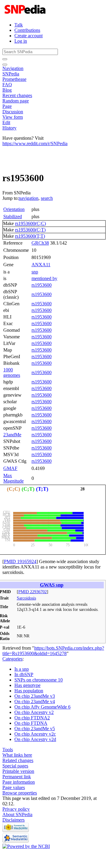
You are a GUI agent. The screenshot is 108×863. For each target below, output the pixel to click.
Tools (7, 749)
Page (7, 106)
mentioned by (44, 278)
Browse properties (19, 792)
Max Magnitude (13, 478)
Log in (20, 41)
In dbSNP (23, 674)
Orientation (14, 209)
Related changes (17, 760)
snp (35, 271)
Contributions (27, 30)
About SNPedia (17, 814)
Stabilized (12, 216)
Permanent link (16, 776)
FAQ (7, 84)
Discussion (12, 111)
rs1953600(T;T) (30, 236)
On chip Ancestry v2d (35, 739)
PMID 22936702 (32, 591)
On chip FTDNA (30, 723)
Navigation (12, 68)
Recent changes (17, 95)
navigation (28, 198)
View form (12, 117)
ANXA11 (41, 264)
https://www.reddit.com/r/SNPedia (35, 143)
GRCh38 (40, 242)
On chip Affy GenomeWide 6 (42, 706)
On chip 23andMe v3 (34, 696)
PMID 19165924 (20, 561)
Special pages (15, 765)
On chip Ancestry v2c (35, 733)
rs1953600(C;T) (30, 229)
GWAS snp (51, 585)
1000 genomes (11, 372)
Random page (15, 100)
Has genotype (27, 685)
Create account (28, 35)
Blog (7, 90)
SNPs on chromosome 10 (38, 679)
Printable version (18, 771)
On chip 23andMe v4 (34, 701)
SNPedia (10, 73)
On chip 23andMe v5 (34, 728)
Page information (18, 782)
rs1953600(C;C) (30, 223)
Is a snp (21, 669)
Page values (13, 787)
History (9, 127)
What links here (17, 755)
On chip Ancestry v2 (34, 712)
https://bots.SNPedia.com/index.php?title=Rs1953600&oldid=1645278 (53, 650)
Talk (18, 24)
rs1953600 (42, 285)
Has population (28, 690)
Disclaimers (13, 819)
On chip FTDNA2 (32, 717)
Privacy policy (16, 809)
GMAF (10, 468)
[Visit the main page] (25, 14)
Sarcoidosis (26, 598)
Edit (6, 122)
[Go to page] (4, 59)
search (47, 198)
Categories (12, 658)
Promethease (14, 79)
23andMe (12, 434)
